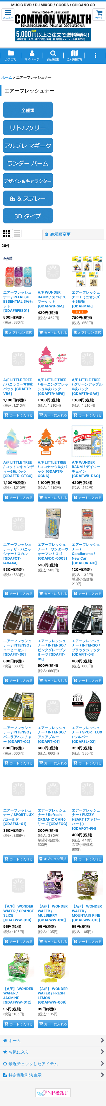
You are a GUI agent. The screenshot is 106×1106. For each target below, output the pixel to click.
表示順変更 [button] (60, 234)
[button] (7, 14)
